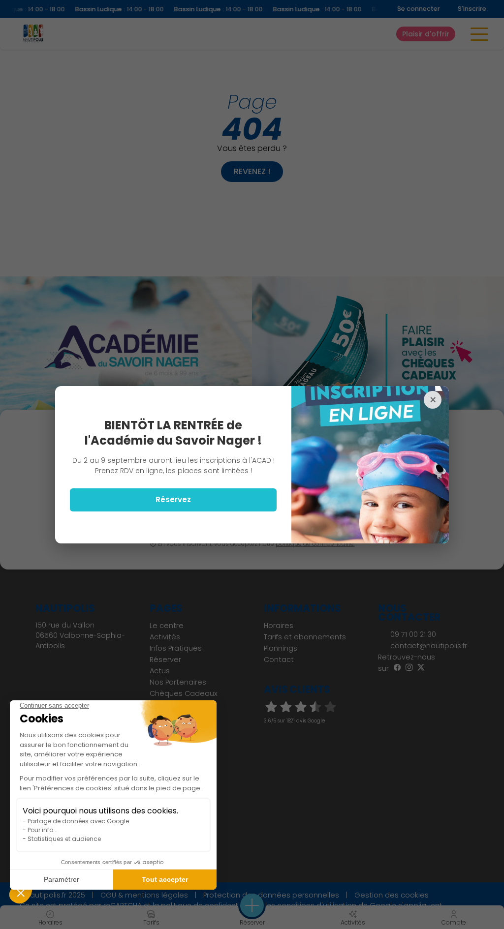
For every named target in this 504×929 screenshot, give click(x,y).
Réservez (173, 499)
